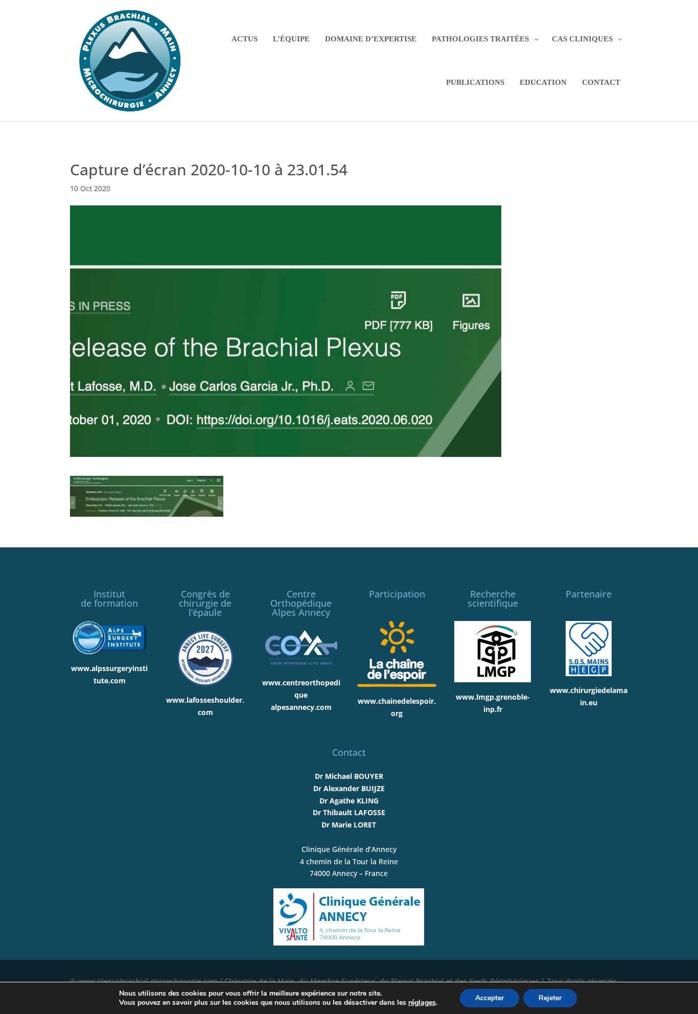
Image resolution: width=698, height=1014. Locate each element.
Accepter (489, 998)
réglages (422, 1002)
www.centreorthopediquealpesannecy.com (301, 695)
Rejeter (550, 998)
